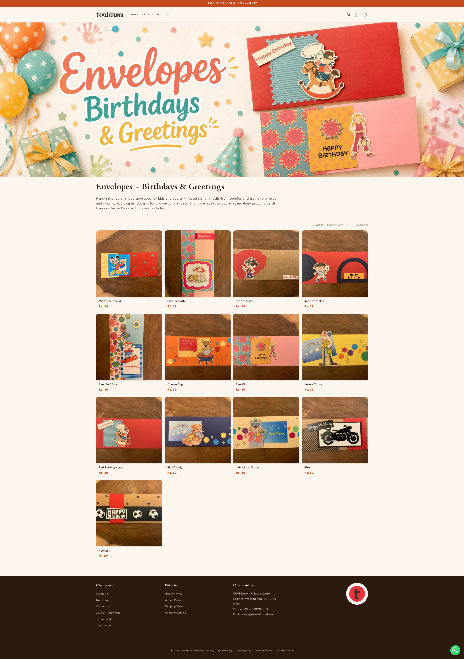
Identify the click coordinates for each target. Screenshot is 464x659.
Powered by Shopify (203, 650)
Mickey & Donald (110, 301)
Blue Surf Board (109, 384)
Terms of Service (175, 612)
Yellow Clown (313, 384)
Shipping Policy (174, 606)
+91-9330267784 (255, 609)
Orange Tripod (177, 384)
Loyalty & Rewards (108, 612)
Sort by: (320, 224)
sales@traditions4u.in (257, 614)
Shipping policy (284, 650)
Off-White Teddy (247, 467)
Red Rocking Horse (111, 467)
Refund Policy (173, 600)
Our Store (102, 600)
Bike (307, 467)
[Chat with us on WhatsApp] (455, 650)
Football (104, 550)
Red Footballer (314, 301)
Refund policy (225, 650)
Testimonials (104, 619)
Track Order (103, 625)
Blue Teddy (175, 467)
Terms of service (263, 650)
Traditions (186, 650)
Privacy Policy (173, 593)
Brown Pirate (244, 301)
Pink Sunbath (176, 301)
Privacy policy (243, 650)
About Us (102, 593)
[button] (147, 14)
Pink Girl (241, 384)
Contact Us (103, 606)
